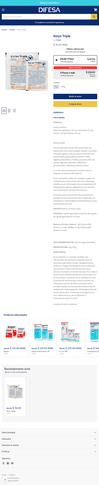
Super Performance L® (40, 351)
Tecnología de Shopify (11, 481)
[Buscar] (94, 16)
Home (4, 30)
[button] (75, 60)
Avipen (6, 351)
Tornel (11, 30)
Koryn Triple (11, 411)
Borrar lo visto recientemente (16, 372)
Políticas (12, 475)
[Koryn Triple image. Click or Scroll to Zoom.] (26, 69)
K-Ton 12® (63, 351)
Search (4, 475)
